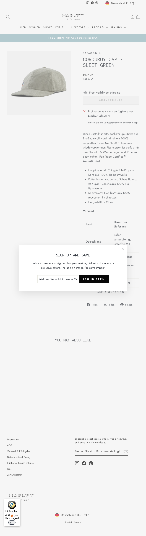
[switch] (11, 522)
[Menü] (18, 501)
